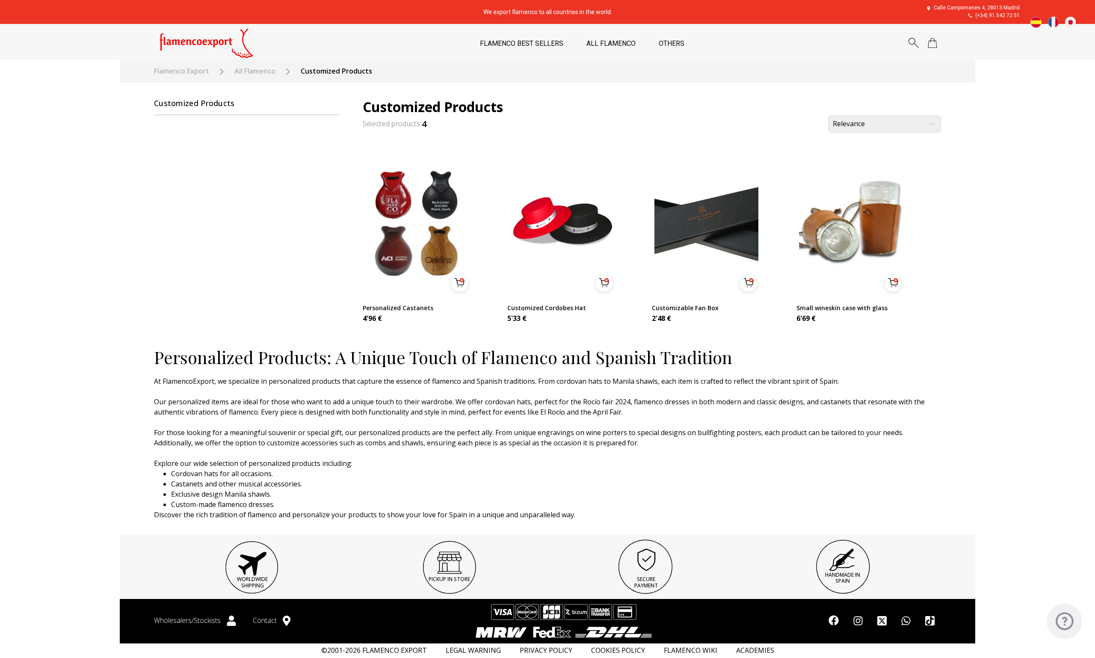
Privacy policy (546, 650)
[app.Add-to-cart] (459, 283)
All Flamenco (254, 71)
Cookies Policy (618, 650)
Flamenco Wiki (690, 650)
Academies (755, 650)
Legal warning (473, 650)
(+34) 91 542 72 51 (997, 15)
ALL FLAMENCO (611, 43)
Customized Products (194, 103)
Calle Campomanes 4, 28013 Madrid (977, 8)
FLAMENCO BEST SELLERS (521, 43)
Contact (265, 620)
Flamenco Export (181, 71)
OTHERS (671, 43)
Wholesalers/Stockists (188, 620)
